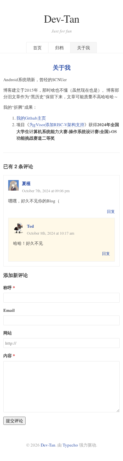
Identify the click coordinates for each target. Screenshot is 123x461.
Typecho (70, 445)
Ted (30, 226)
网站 (7, 333)
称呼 (7, 287)
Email (9, 310)
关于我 (83, 48)
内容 (7, 355)
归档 (59, 48)
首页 (37, 48)
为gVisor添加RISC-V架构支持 (56, 124)
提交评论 (14, 421)
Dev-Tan (61, 19)
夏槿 (26, 183)
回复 (111, 211)
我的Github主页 (31, 118)
